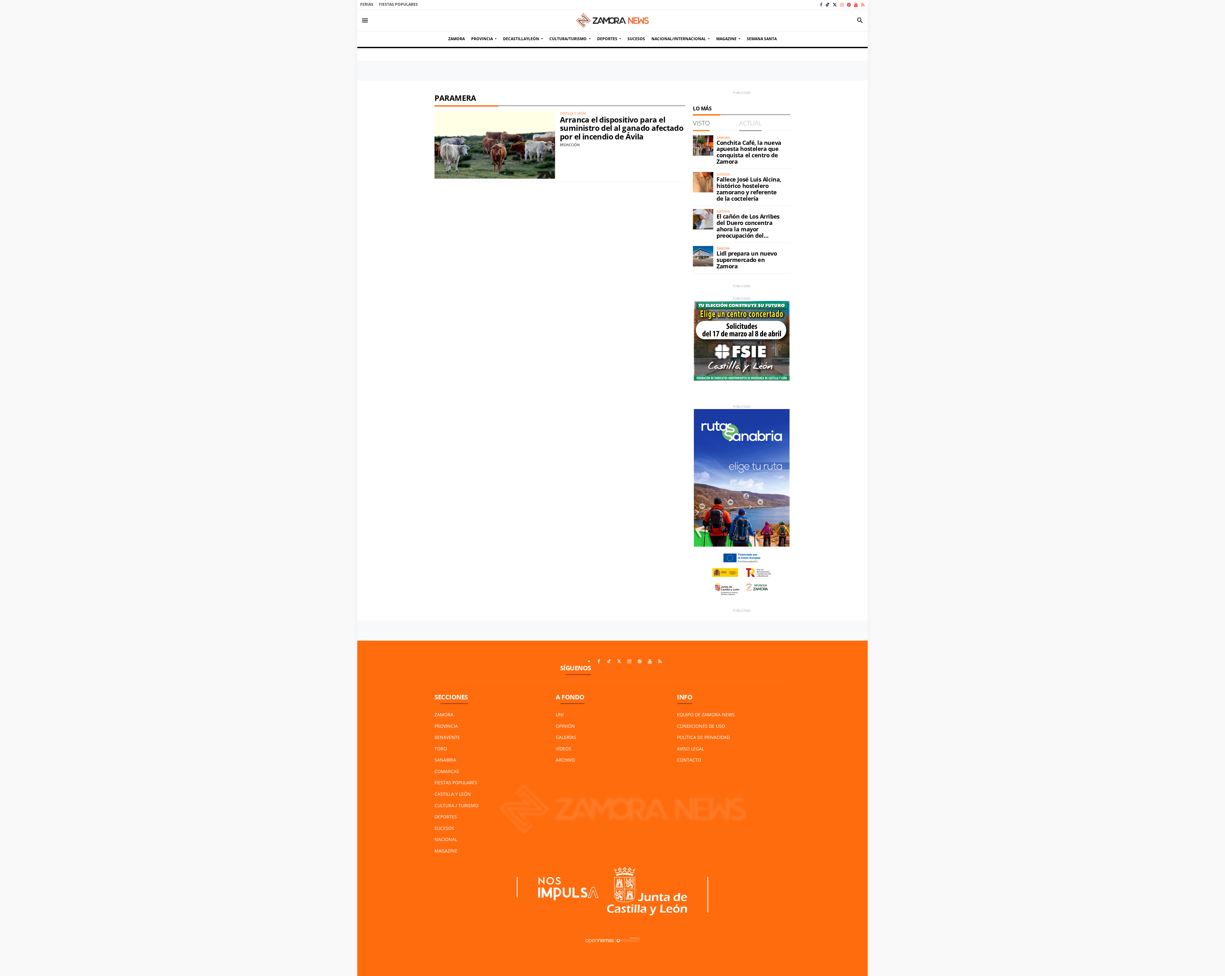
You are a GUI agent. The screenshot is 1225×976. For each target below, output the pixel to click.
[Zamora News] (612, 20)
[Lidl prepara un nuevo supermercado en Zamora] (703, 256)
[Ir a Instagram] (842, 5)
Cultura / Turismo (456, 805)
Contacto (689, 760)
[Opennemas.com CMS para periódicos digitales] (612, 940)
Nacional (445, 839)
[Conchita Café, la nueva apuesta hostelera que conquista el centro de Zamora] (703, 145)
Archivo (565, 760)
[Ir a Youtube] (856, 5)
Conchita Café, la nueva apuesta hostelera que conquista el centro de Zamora (748, 152)
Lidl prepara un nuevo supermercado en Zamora (746, 260)
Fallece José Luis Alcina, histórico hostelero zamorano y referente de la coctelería (748, 188)
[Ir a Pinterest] (849, 5)
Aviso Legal (690, 749)
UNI (560, 715)
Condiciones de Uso (701, 726)
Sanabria (445, 760)
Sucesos (444, 828)
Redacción (570, 144)
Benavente (447, 737)
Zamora (443, 715)
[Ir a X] (835, 5)
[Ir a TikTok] (827, 5)
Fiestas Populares (398, 4)
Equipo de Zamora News (706, 715)
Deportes (445, 817)
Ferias (366, 4)
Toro (440, 749)
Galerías (566, 737)
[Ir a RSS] (863, 5)
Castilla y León (452, 794)
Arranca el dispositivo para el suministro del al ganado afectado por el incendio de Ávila (621, 128)
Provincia (446, 726)
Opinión (565, 726)
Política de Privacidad (703, 737)
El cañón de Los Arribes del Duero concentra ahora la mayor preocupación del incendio (748, 228)
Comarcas (446, 771)
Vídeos (563, 749)
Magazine (445, 851)
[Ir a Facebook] (821, 5)
